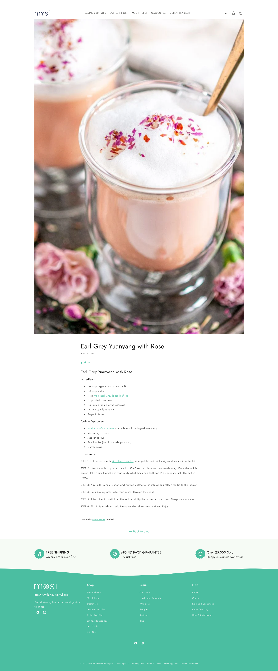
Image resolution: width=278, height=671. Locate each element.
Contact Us (198, 598)
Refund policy (122, 663)
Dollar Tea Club (95, 615)
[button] (95, 12)
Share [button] (87, 362)
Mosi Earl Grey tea (123, 461)
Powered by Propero (104, 663)
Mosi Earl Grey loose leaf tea (111, 396)
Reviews (144, 615)
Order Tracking (200, 609)
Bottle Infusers (94, 592)
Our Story (145, 592)
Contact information (189, 663)
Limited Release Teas (98, 620)
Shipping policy (171, 663)
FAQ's (195, 592)
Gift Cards (92, 626)
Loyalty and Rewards (150, 598)
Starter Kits (92, 603)
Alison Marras (98, 519)
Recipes (144, 609)
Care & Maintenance (202, 615)
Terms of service (154, 663)
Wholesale (145, 603)
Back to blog (141, 531)
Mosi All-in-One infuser (101, 428)
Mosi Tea (91, 663)
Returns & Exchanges (203, 603)
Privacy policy (138, 663)
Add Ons (91, 631)
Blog (142, 620)
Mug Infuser (93, 598)
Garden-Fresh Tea (96, 609)
